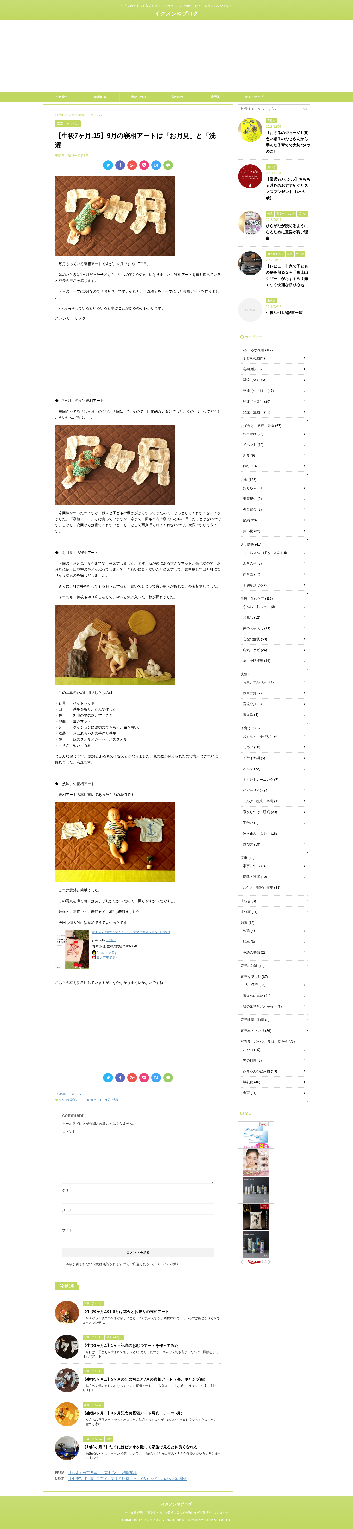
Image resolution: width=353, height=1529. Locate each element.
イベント (249, 445)
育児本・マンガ (252, 1031)
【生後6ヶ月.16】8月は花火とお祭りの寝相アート (126, 1312)
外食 (246, 455)
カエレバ (111, 940)
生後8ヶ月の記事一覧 (284, 313)
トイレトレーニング (258, 779)
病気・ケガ (251, 650)
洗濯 (115, 1100)
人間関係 (247, 544)
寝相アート (94, 1100)
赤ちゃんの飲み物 (256, 1071)
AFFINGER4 (222, 1520)
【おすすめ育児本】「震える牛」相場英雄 (102, 1473)
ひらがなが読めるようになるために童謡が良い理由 (287, 232)
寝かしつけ (138, 97)
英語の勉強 (251, 952)
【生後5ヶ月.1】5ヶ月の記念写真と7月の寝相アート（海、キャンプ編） (145, 1379)
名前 (65, 1190)
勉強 (246, 931)
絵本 (246, 941)
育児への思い (253, 995)
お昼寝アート (75, 1100)
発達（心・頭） (255, 391)
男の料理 (249, 1060)
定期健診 (249, 369)
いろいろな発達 (252, 350)
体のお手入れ (253, 628)
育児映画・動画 (252, 1020)
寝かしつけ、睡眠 (256, 812)
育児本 (215, 97)
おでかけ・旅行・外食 (257, 426)
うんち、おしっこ (256, 607)
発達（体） (251, 380)
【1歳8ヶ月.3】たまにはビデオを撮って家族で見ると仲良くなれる (140, 1447)
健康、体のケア (252, 598)
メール (67, 1210)
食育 (246, 1093)
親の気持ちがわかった (260, 1006)
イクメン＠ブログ (177, 14)
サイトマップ (254, 97)
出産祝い (249, 499)
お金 (244, 480)
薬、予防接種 (253, 661)
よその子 (249, 563)
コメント (69, 1132)
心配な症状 (251, 639)
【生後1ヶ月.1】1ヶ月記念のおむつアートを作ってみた (130, 1345)
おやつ (248, 1050)
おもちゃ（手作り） (258, 736)
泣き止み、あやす (256, 833)
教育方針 (249, 693)
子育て (246, 728)
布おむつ (177, 97)
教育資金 (249, 509)
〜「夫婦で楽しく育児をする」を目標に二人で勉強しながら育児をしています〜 (176, 1512)
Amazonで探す (107, 953)
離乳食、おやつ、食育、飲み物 (264, 1041)
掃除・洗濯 (251, 877)
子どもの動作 (253, 358)
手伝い (248, 823)
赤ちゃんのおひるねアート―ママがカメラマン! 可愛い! (131, 932)
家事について (253, 866)
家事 (244, 858)
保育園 (248, 574)
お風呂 (248, 617)
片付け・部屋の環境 (258, 887)
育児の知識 (249, 966)
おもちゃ (249, 488)
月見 (107, 1100)
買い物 (248, 531)
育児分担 (249, 704)
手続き (246, 901)
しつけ (248, 747)
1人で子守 (250, 985)
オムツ (248, 769)
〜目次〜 (62, 97)
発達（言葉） (253, 401)
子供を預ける (253, 585)
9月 (61, 1100)
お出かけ (249, 434)
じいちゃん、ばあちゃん (261, 553)
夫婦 (244, 674)
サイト (67, 1230)
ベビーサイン (253, 790)
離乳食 (248, 1082)
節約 (246, 520)
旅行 (246, 466)
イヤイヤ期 (251, 758)
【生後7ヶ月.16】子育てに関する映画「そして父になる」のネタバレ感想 (127, 1479)
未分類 (246, 912)
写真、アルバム (70, 1094)
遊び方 (248, 844)
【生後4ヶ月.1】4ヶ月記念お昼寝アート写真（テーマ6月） (133, 1413)
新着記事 (100, 97)
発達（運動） (253, 412)
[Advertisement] (176, 56)
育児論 (248, 715)
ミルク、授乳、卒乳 (258, 801)
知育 (244, 923)
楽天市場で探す (107, 957)
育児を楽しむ (251, 977)
